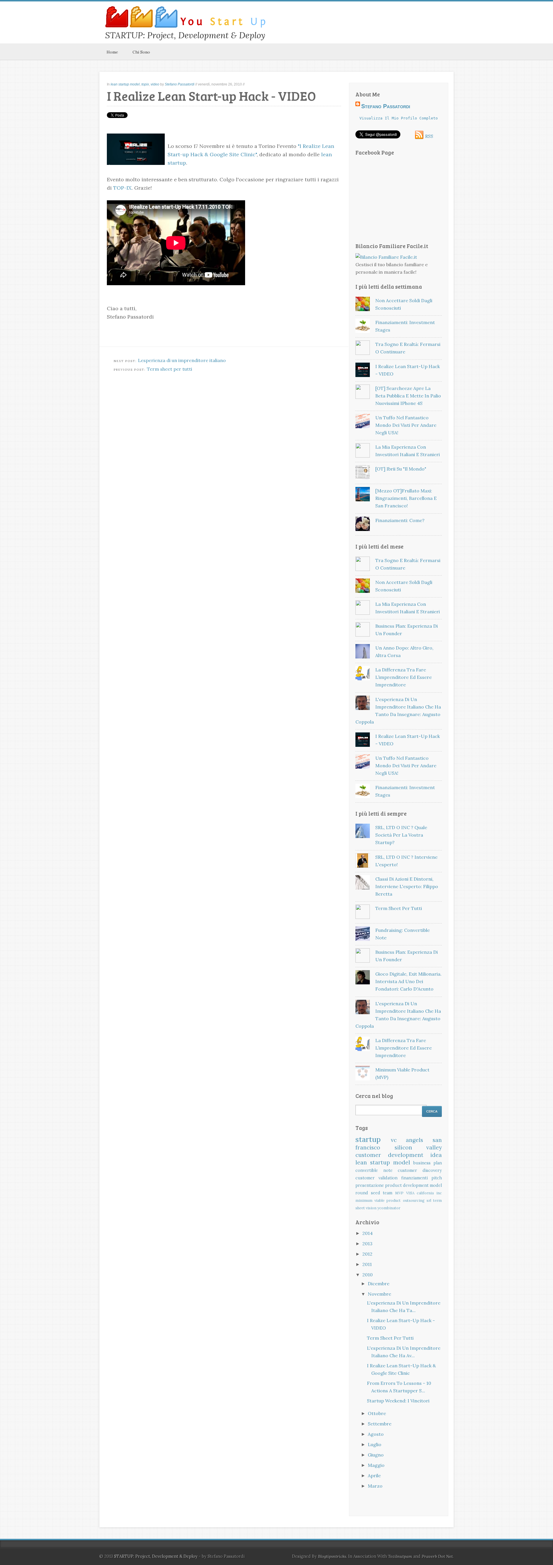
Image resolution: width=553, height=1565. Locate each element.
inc (439, 1193)
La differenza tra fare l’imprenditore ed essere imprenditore (403, 677)
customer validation (376, 1178)
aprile (374, 1475)
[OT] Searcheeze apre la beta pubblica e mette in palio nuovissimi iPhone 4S (408, 395)
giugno (376, 1455)
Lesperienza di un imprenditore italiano (182, 360)
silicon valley (418, 1147)
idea (436, 1154)
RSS (429, 136)
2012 (367, 1254)
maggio (376, 1465)
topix (145, 84)
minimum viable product (378, 1200)
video (155, 84)
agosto (376, 1434)
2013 (367, 1243)
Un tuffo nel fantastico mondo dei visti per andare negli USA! (405, 425)
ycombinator (388, 1208)
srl (429, 1200)
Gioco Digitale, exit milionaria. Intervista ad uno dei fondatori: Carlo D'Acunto (408, 981)
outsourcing (414, 1200)
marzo (375, 1486)
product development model (413, 1185)
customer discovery (420, 1170)
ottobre (377, 1413)
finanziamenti (414, 1178)
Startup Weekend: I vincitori (398, 1401)
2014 (367, 1233)
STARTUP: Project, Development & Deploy (156, 1556)
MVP (399, 1193)
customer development (389, 1154)
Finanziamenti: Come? (400, 520)
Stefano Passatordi (179, 84)
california (425, 1193)
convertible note (374, 1170)
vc (394, 1139)
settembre (379, 1424)
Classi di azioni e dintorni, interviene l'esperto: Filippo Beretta (406, 886)
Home (112, 52)
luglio (374, 1444)
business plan (427, 1163)
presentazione (369, 1185)
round (361, 1192)
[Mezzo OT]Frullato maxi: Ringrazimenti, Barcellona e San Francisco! (406, 498)
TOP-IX (122, 187)
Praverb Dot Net (437, 1556)
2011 (367, 1264)
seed (375, 1192)
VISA (410, 1193)
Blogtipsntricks (332, 1556)
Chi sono (141, 52)
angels (414, 1139)
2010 (367, 1274)
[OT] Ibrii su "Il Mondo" (400, 469)
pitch (436, 1178)
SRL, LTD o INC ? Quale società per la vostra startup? (401, 835)
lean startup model (125, 84)
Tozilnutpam (400, 1556)
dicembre (378, 1283)
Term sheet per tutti (169, 369)
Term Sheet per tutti (398, 908)
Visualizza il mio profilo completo (398, 118)
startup (368, 1139)
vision (371, 1208)
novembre (379, 1294)
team (387, 1192)
